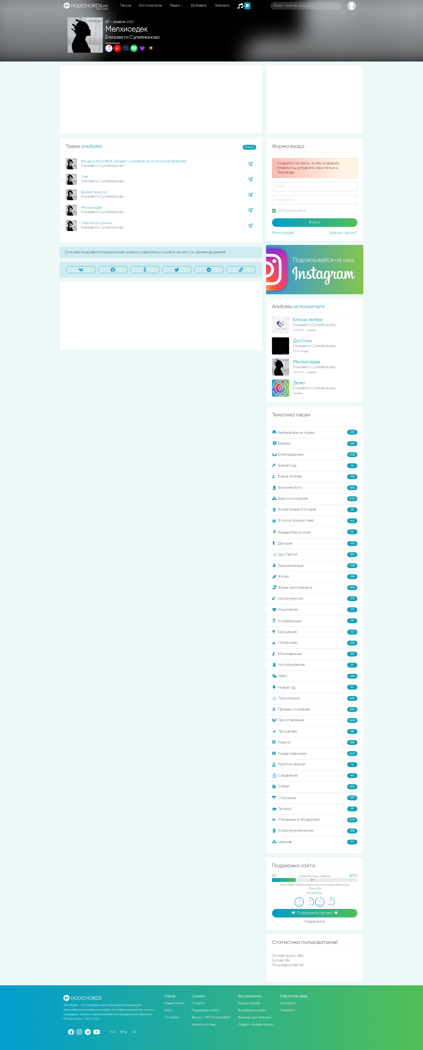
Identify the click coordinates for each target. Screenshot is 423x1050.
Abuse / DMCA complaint (211, 1017)
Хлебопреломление (316, 830)
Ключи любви (308, 319)
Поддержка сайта (205, 1010)
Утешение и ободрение (316, 819)
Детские (316, 543)
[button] (97, 47)
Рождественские (316, 754)
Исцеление (316, 609)
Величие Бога (316, 487)
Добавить (199, 5)
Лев (84, 177)
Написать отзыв (203, 1024)
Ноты (168, 1010)
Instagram (288, 1003)
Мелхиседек (91, 207)
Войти (314, 222)
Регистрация (283, 233)
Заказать (222, 5)
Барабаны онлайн (252, 1010)
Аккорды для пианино (254, 1017)
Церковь (316, 841)
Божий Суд (316, 465)
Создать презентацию (255, 1024)
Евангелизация (316, 565)
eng (123, 1032)
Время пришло (94, 192)
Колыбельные (316, 621)
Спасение (316, 798)
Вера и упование (316, 499)
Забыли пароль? (343, 233)
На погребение (315, 665)
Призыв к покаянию (316, 709)
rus (113, 1032)
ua (134, 1032)
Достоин (302, 340)
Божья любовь (316, 476)
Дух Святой (316, 554)
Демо (299, 383)
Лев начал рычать (96, 223)
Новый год (316, 687)
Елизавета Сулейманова (132, 37)
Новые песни (174, 1003)
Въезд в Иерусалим (316, 532)
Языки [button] (175, 5)
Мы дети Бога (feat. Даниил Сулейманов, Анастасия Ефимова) (133, 161)
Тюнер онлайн (249, 1003)
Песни (125, 5)
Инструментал (316, 598)
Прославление (316, 720)
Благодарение (316, 454)
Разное (316, 742)
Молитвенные (316, 654)
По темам (171, 1017)
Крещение (316, 632)
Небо (316, 676)
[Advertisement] (161, 99)
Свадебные (316, 775)
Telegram (287, 1010)
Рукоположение (315, 764)
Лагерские (316, 643)
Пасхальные (316, 698)
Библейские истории (316, 433)
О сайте (198, 1003)
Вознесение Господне (315, 509)
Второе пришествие (316, 520)
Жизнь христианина (316, 587)
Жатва (316, 576)
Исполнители (150, 5)
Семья (316, 786)
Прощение (316, 731)
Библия (316, 443)
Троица (315, 809)
